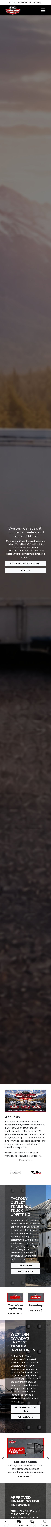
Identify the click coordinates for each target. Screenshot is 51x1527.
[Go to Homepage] (13, 10)
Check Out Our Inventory (25, 563)
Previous (3, 1458)
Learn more (14, 1310)
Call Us (25, 570)
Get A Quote (25, 1271)
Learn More (25, 1265)
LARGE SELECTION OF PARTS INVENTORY (25, 2)
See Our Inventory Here (25, 1409)
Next (48, 1458)
